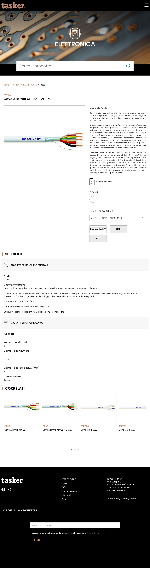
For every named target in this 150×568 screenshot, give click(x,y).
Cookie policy (113, 498)
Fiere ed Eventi (69, 479)
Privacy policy (129, 498)
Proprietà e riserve (71, 491)
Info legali (66, 495)
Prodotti (16, 85)
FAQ (64, 487)
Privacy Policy (93, 533)
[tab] (71, 450)
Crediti (65, 499)
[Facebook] (3, 489)
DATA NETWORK (30, 85)
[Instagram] (9, 489)
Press (64, 483)
